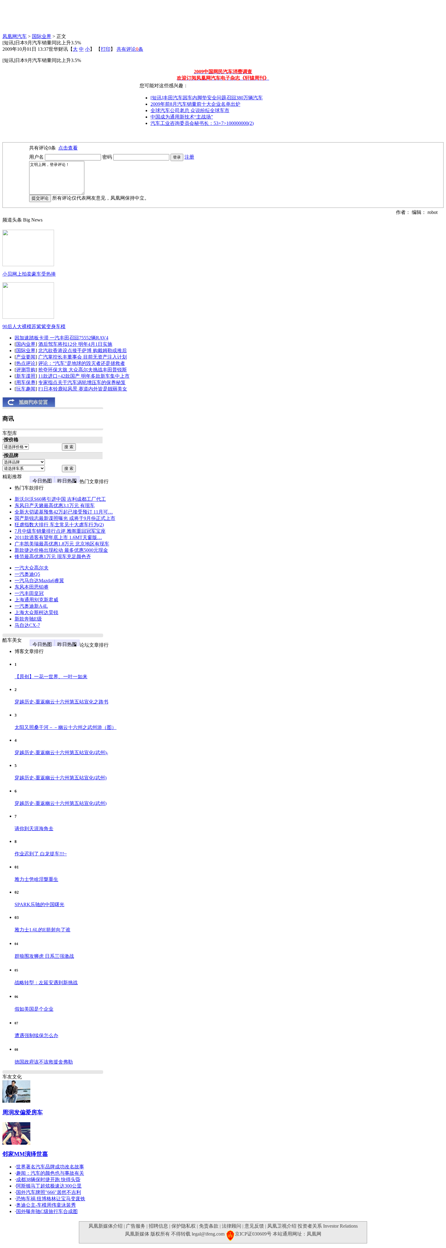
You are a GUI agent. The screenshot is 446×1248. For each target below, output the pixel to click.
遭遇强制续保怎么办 (36, 1035)
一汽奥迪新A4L (31, 606)
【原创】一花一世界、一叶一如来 (51, 676)
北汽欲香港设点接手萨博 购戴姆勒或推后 (82, 350)
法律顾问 (231, 1226)
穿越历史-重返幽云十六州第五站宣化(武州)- (61, 752)
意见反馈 (254, 1226)
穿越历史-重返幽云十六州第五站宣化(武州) (60, 777)
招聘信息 (158, 1226)
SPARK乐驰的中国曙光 (39, 904)
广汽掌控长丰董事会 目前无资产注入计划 (82, 356)
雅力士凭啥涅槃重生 (36, 879)
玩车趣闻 (25, 388)
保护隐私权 (183, 1226)
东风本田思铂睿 (32, 587)
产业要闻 (25, 356)
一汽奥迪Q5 (27, 574)
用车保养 (25, 382)
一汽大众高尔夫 (32, 567)
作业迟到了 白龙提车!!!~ (41, 853)
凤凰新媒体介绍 (106, 1226)
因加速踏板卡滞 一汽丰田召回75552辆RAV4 (61, 337)
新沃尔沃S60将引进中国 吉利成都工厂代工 (60, 499)
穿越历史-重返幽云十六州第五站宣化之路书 (61, 701)
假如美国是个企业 (34, 1009)
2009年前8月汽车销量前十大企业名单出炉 (195, 104)
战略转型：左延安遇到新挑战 (46, 982)
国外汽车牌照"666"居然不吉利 (48, 1192)
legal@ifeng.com (208, 1233)
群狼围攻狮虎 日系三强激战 (44, 956)
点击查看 (68, 147)
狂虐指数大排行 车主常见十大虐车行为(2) (59, 524)
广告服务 (135, 1226)
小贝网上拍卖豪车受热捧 (29, 274)
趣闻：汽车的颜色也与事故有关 (50, 1173)
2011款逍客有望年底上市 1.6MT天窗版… (58, 537)
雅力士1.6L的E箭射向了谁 (42, 929)
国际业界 (41, 36)
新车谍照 (25, 376)
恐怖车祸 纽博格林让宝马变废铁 (50, 1198)
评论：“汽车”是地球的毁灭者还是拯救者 (81, 363)
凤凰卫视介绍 (281, 1226)
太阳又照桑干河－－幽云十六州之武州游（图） (66, 727)
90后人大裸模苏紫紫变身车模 (34, 326)
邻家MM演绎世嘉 (25, 1154)
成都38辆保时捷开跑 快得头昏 (48, 1179)
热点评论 (25, 363)
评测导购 (25, 369)
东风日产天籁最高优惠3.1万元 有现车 (55, 505)
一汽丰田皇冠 (29, 593)
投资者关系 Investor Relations (328, 1226)
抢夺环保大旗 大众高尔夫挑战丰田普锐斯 (82, 369)
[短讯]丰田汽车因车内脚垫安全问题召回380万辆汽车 (206, 97)
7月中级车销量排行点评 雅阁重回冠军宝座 (60, 531)
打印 (105, 49)
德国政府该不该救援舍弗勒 (44, 1061)
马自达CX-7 (27, 625)
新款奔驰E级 (28, 618)
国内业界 (25, 344)
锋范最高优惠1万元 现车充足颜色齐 (53, 556)
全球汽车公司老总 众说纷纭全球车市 (189, 110)
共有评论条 (130, 49)
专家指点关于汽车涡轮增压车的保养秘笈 (82, 382)
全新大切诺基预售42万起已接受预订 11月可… (64, 511)
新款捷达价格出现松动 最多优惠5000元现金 (61, 550)
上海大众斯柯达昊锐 (36, 612)
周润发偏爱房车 (22, 1112)
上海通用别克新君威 (36, 599)
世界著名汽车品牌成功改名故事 (50, 1166)
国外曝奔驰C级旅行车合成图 (47, 1211)
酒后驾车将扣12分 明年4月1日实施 (75, 344)
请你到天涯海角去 (34, 828)
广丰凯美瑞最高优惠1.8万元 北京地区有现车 (62, 543)
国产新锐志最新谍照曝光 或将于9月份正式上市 (65, 518)
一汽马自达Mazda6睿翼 (39, 580)
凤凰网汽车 (14, 36)
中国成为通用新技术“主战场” (181, 116)
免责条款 (208, 1226)
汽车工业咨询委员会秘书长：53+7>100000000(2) (202, 123)
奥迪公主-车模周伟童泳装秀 (46, 1205)
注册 (189, 157)
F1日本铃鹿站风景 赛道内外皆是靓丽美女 (82, 388)
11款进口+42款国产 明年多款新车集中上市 (84, 376)
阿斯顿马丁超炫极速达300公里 (49, 1185)
